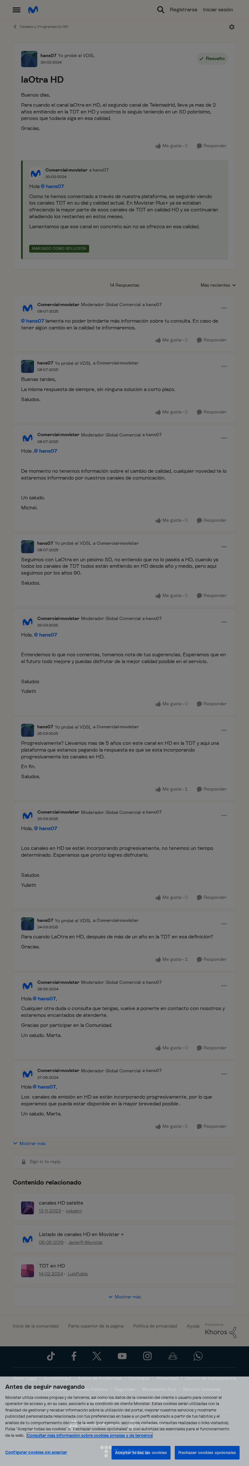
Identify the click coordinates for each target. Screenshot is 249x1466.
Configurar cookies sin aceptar (36, 1452)
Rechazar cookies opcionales (207, 1452)
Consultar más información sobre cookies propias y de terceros (89, 1435)
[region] (124, 1421)
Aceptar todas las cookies (141, 1452)
